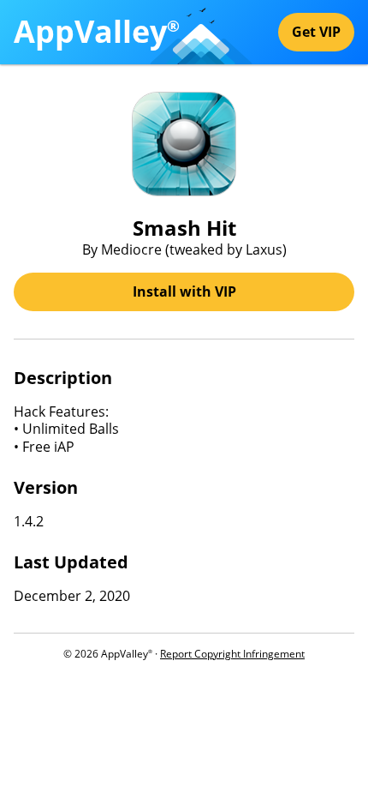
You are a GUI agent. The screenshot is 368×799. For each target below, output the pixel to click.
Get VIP (316, 31)
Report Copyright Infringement (232, 653)
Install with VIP (184, 291)
